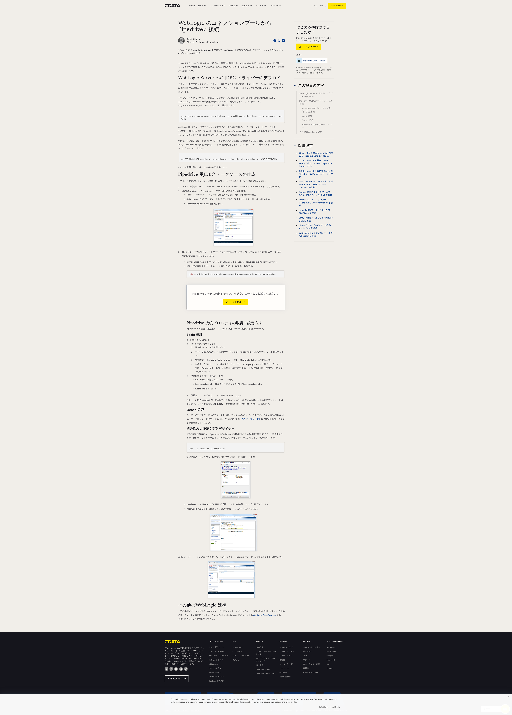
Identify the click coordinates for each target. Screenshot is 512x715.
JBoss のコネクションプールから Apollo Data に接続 (315, 227)
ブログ (306, 655)
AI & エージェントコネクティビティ (266, 659)
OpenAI (330, 668)
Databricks (331, 651)
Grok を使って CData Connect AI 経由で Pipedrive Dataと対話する (316, 154)
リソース (306, 660)
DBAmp (236, 660)
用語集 (306, 668)
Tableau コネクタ (216, 681)
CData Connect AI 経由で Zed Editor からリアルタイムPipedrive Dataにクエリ (315, 163)
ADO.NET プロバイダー (219, 655)
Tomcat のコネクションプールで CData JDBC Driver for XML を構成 (315, 194)
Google (330, 655)
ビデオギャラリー (310, 672)
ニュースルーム (285, 655)
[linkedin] (166, 669)
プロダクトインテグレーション (266, 652)
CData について (286, 647)
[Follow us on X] (279, 40)
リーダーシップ (286, 664)
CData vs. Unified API (265, 673)
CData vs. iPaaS (263, 669)
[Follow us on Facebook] (274, 40)
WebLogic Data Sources (264, 615)
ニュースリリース (286, 651)
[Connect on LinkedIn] (283, 40)
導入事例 (307, 651)
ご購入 (314, 6)
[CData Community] (186, 669)
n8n (328, 664)
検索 (321, 6)
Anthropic (331, 647)
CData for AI (275, 5)
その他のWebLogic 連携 (310, 132)
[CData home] (174, 5)
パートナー (260, 665)
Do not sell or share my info (329, 707)
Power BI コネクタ (216, 676)
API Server (213, 664)
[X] (171, 669)
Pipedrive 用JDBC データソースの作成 (315, 102)
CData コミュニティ (311, 647)
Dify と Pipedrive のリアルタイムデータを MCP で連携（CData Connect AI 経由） (316, 184)
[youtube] (176, 669)
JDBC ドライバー (216, 651)
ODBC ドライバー (216, 647)
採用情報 (283, 672)
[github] (181, 669)
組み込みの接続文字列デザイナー (317, 126)
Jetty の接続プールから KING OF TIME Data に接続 (314, 212)
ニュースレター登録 (311, 664)
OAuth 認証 (307, 120)
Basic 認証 (307, 116)
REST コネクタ (215, 668)
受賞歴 (282, 660)
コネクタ (259, 647)
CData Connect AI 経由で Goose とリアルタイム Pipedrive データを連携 (316, 174)
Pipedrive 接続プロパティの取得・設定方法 (316, 110)
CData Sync (238, 647)
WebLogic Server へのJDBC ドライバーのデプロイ (316, 95)
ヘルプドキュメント (251, 419)
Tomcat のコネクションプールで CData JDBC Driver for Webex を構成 (316, 202)
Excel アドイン (215, 672)
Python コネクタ (216, 660)
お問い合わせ (336, 6)
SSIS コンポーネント (241, 655)
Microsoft (331, 660)
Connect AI (237, 651)
